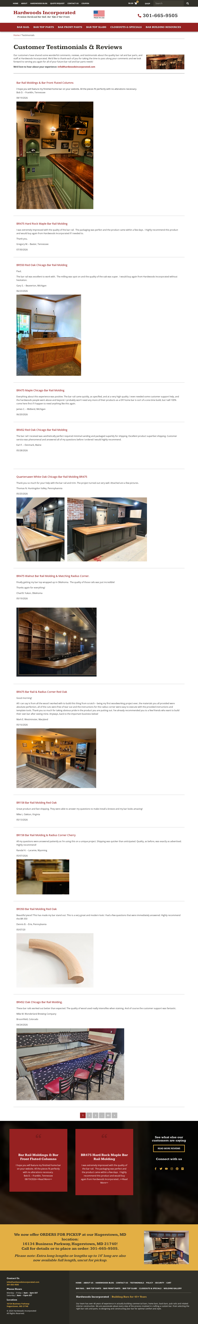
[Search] (187, 3)
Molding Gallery (173, 1288)
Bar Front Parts (70, 27)
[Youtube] (166, 1168)
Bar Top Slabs (96, 27)
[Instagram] (171, 1168)
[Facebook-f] (155, 1168)
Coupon (85, 3)
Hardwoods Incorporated (44, 13)
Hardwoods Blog (38, 3)
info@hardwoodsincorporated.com (76, 66)
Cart (168, 1282)
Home (15, 3)
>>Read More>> (44, 1179)
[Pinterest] (177, 1168)
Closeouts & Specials (126, 27)
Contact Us (73, 3)
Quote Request (57, 3)
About (24, 3)
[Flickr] (182, 1168)
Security (159, 1282)
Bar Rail (23, 27)
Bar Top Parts (43, 27)
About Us (88, 1282)
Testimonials (137, 1282)
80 (108, 1115)
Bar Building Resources (163, 27)
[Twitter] (161, 1168)
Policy (149, 1282)
